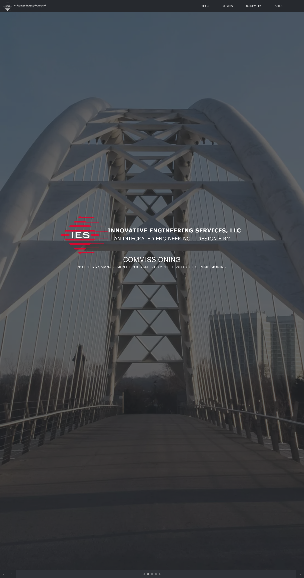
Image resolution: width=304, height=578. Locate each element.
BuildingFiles (254, 6)
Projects (204, 6)
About (278, 6)
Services (227, 6)
